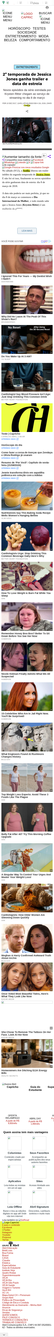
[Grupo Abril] (3, 3)
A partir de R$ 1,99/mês (35, 1122)
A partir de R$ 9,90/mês (14, 1122)
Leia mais (27, 231)
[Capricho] (27, 17)
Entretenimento (27, 67)
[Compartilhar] (49, 157)
